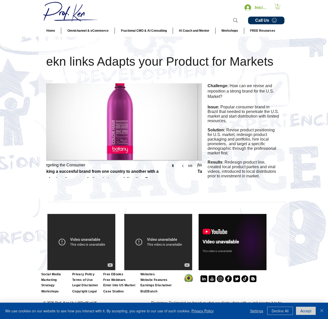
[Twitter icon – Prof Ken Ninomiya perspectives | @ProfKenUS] (236, 278)
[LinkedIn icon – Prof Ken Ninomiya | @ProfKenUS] (203, 278)
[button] (277, 6)
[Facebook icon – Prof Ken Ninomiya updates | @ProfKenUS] (228, 278)
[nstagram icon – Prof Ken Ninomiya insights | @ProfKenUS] (220, 278)
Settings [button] (256, 310)
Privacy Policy (202, 310)
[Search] (235, 20)
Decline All (280, 310)
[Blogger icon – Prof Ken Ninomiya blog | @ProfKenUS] (253, 278)
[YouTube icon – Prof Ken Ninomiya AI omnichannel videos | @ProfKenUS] (212, 278)
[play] (173, 164)
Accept (305, 310)
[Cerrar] (322, 311)
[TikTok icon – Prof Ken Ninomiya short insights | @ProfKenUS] (244, 278)
